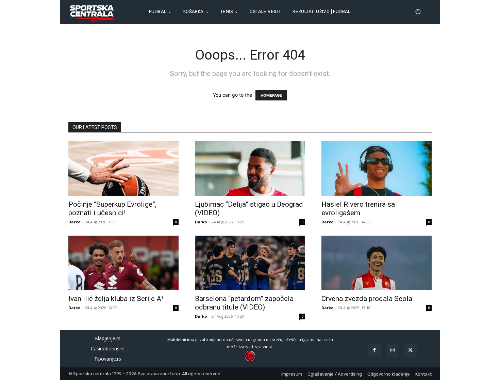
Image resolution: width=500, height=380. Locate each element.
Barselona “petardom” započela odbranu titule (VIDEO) (244, 303)
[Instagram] (392, 350)
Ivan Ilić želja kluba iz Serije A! (115, 299)
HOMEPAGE (271, 95)
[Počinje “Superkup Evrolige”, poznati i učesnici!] (123, 168)
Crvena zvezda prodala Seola (366, 299)
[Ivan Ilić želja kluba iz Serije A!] (123, 263)
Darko (74, 221)
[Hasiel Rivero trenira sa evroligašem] (376, 168)
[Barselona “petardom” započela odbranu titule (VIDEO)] (250, 263)
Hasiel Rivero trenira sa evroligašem (358, 208)
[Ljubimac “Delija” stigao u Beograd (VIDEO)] (250, 168)
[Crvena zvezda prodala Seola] (376, 263)
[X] (410, 350)
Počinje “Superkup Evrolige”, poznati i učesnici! (112, 208)
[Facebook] (374, 350)
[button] (421, 12)
